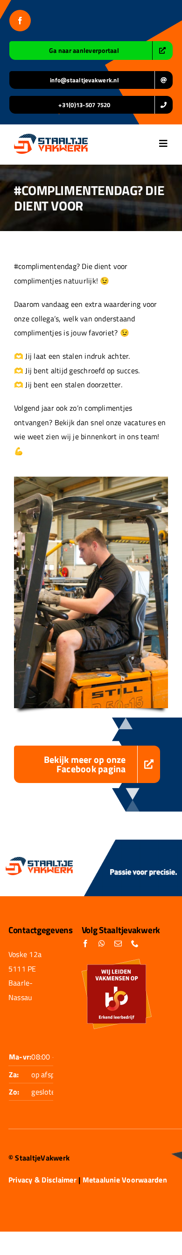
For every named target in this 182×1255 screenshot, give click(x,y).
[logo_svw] (51, 137)
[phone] (135, 943)
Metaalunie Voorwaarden (125, 1179)
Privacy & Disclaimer (42, 1179)
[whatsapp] (101, 943)
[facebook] (20, 20)
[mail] (118, 943)
